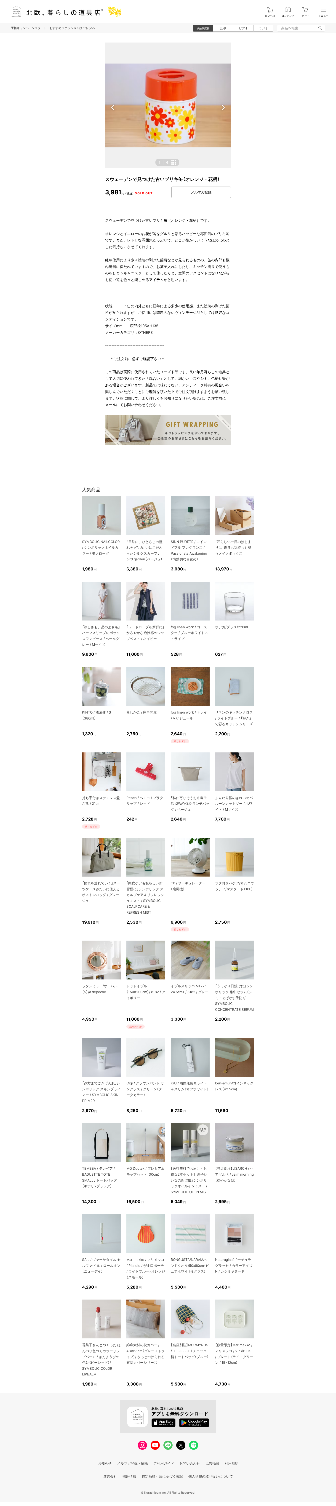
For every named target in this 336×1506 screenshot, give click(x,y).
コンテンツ (288, 15)
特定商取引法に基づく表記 (162, 1476)
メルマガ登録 (201, 192)
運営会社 (110, 1476)
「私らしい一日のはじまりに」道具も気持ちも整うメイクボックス (233, 548)
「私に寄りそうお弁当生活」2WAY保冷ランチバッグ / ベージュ (190, 804)
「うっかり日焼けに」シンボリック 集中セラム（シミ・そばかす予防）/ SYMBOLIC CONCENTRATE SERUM (234, 997)
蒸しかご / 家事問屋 (141, 712)
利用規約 (231, 1463)
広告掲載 (212, 1463)
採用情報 (129, 1476)
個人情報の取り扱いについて (210, 1476)
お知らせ (105, 1463)
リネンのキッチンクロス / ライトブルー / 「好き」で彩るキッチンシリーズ (234, 718)
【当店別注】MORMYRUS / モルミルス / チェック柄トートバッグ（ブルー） (190, 1351)
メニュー (323, 15)
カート (305, 15)
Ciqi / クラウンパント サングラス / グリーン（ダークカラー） (145, 1089)
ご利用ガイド (163, 1463)
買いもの (270, 15)
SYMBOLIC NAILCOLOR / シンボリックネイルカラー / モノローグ (101, 548)
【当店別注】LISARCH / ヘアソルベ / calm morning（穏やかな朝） (234, 1174)
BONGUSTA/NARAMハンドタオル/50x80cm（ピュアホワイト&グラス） (190, 1265)
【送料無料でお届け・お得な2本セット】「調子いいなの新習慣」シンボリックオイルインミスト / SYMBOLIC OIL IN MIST (189, 1180)
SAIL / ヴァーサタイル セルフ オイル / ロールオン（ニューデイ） (101, 1265)
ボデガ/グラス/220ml (231, 627)
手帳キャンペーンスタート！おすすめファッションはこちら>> (53, 28)
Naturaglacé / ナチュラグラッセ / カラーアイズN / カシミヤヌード (233, 1265)
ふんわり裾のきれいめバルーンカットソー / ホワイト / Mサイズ (234, 804)
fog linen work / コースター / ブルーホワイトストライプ (189, 633)
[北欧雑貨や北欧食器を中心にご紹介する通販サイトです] (64, 11)
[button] (113, 107)
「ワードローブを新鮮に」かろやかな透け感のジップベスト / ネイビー (145, 633)
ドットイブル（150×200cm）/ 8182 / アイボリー (145, 992)
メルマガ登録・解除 (132, 1463)
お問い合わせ (189, 1463)
